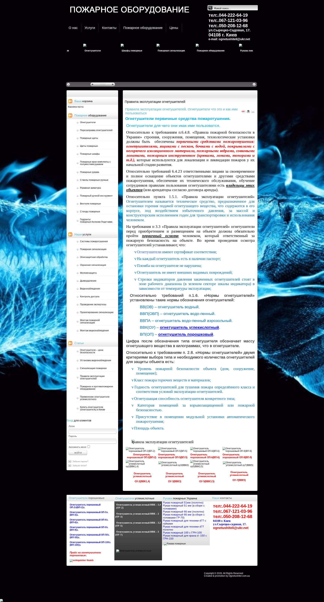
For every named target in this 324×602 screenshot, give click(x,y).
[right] (254, 84)
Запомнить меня (77, 447)
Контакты (109, 28)
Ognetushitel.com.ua (239, 576)
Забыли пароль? (80, 461)
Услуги (90, 28)
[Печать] (248, 112)
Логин (72, 426)
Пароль (73, 436)
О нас (73, 28)
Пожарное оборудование (143, 28)
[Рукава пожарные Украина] (175, 543)
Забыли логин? (80, 465)
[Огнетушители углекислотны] (133, 550)
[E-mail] (253, 112)
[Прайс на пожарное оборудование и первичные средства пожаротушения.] (163, 442)
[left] (69, 84)
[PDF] (243, 112)
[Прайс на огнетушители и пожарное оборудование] (81, 560)
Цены (174, 28)
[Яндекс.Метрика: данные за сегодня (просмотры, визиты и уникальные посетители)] (10, 600)
